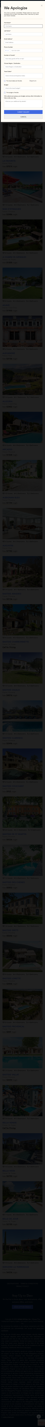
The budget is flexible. (12, 92)
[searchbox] (23, 66)
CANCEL (23, 117)
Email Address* (8, 39)
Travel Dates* (8, 71)
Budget (6, 85)
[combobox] (23, 66)
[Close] (42, 5)
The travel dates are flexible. (14, 81)
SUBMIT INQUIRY (23, 112)
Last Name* (7, 31)
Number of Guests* (9, 55)
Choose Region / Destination (12, 63)
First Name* (7, 23)
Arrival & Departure (33, 76)
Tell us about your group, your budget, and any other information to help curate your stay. (23, 97)
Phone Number (8, 47)
